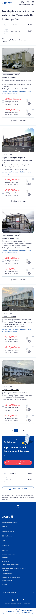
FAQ (3, 541)
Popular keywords (7, 580)
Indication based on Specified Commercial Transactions (14, 569)
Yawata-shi (23, 497)
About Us (5, 550)
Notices (4, 527)
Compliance (5, 561)
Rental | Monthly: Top (8, 495)
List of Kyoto (14, 497)
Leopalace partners (7, 573)
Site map (4, 584)
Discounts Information (9, 522)
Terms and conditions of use (10, 564)
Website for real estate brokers (11, 577)
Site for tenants (7, 536)
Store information (8, 531)
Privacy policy (6, 557)
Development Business (8, 554)
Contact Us (5, 545)
